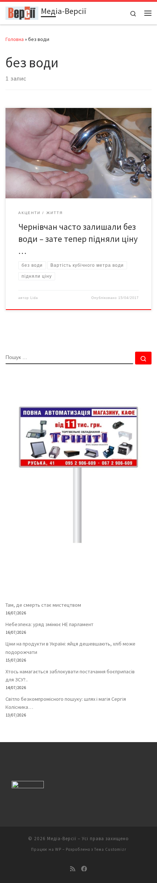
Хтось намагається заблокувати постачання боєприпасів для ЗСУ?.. (70, 675)
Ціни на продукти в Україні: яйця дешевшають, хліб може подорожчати (70, 647)
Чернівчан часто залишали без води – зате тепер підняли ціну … (78, 239)
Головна (14, 39)
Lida (34, 298)
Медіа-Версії (61, 838)
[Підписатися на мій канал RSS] (72, 868)
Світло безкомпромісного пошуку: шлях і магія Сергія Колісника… (65, 703)
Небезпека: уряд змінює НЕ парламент (49, 624)
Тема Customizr (110, 849)
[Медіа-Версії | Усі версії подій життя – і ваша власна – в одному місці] (21, 12)
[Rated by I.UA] (28, 786)
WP (58, 849)
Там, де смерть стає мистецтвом (43, 605)
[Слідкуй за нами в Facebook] (84, 868)
